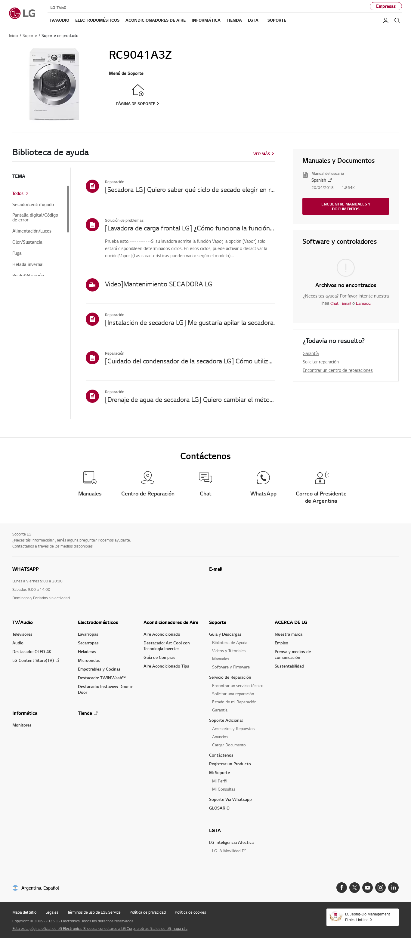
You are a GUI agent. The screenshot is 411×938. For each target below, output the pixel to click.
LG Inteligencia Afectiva (231, 842)
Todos (17, 193)
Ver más (261, 153)
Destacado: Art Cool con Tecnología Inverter (167, 645)
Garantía (311, 353)
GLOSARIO (219, 808)
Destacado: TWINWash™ (101, 677)
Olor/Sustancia (27, 242)
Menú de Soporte (126, 73)
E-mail (215, 569)
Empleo (281, 643)
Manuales (220, 659)
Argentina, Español (40, 888)
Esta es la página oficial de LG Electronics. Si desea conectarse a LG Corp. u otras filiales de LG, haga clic (99, 928)
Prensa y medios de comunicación (293, 654)
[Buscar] (397, 20)
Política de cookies (190, 912)
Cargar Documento (229, 745)
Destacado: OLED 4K (31, 651)
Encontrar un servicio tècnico (238, 685)
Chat (334, 303)
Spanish (318, 180)
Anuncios (220, 736)
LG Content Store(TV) (33, 660)
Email (346, 303)
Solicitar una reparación (233, 693)
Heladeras (87, 651)
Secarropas (88, 643)
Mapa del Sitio (24, 912)
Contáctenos (221, 755)
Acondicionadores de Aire (171, 622)
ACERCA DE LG (291, 622)
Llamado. (363, 303)
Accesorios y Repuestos (233, 728)
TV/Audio (22, 622)
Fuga (17, 253)
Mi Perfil (219, 781)
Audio (17, 643)
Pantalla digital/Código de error (35, 217)
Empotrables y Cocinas (99, 669)
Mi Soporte (219, 772)
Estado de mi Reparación (234, 702)
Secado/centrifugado (33, 204)
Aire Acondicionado (162, 634)
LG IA (215, 830)
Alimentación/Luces (31, 231)
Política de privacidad (148, 912)
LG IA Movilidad (226, 850)
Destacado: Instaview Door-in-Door (106, 689)
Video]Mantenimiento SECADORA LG (158, 283)
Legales (51, 912)
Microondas (89, 660)
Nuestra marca (288, 634)
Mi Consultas (223, 789)
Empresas (386, 6)
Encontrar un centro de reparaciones (338, 370)
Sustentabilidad (289, 666)
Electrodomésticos (98, 622)
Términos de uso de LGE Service (94, 912)
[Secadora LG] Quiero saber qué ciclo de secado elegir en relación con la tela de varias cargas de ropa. (190, 189)
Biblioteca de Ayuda (229, 642)
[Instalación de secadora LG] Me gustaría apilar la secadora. (190, 322)
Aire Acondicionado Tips (166, 666)
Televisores (22, 634)
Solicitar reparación (321, 362)
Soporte (217, 622)
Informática (24, 713)
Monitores (22, 725)
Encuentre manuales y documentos (345, 206)
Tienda (85, 713)
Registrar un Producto (230, 764)
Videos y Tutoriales (229, 650)
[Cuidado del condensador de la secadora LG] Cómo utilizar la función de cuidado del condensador (190, 360)
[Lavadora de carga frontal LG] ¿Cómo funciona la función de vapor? (190, 227)
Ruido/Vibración (28, 275)
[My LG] (385, 20)
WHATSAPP (25, 569)
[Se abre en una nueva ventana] (341, 887)
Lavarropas (88, 634)
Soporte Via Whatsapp (230, 799)
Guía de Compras (159, 657)
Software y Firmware (231, 667)
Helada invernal (28, 264)
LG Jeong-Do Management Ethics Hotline (367, 916)
